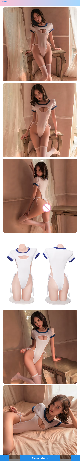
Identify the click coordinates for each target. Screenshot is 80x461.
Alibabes (5, 1)
